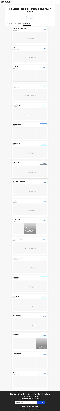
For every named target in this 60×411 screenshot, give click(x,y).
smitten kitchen (17, 124)
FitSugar (15, 48)
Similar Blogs (26, 23)
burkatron (15, 200)
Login (36, 406)
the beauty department (19, 181)
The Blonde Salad (17, 220)
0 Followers (18, 23)
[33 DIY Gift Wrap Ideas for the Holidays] (18, 343)
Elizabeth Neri (31, 16)
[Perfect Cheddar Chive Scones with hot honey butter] (41, 75)
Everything (9, 23)
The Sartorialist (17, 296)
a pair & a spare (17, 353)
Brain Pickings (16, 105)
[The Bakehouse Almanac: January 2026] (18, 75)
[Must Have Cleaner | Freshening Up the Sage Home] (18, 381)
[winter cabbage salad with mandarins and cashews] (18, 133)
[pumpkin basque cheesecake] (30, 133)
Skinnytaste (16, 86)
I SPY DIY (15, 372)
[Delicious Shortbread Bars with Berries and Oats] (30, 343)
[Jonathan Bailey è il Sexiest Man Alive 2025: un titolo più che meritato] (41, 228)
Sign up (57, 2)
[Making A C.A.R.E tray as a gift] (18, 362)
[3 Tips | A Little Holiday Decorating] (30, 381)
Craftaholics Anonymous (19, 258)
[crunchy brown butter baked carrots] (41, 133)
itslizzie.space (30, 14)
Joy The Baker (16, 67)
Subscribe (41, 402)
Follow (30, 18)
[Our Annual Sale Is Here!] (41, 362)
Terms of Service (37, 408)
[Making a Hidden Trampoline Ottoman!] (30, 362)
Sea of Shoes (16, 143)
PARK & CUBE (16, 162)
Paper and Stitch (17, 334)
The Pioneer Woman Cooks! (20, 28)
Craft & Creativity (17, 239)
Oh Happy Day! (17, 315)
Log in (52, 2)
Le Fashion (16, 277)
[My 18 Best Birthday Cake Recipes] (30, 75)
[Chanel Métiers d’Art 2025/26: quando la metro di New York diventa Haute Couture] (18, 228)
